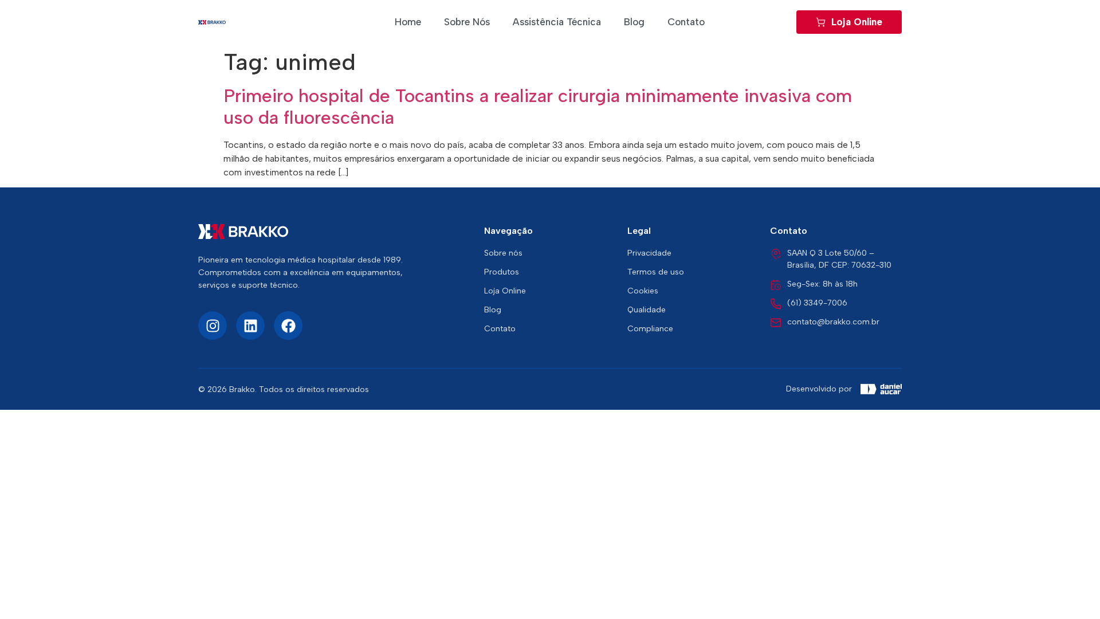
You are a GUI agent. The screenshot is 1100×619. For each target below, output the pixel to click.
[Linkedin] (250, 325)
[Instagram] (212, 325)
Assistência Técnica (557, 22)
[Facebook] (288, 325)
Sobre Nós (467, 22)
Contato (686, 22)
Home (408, 22)
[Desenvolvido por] (881, 389)
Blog (634, 22)
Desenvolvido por (819, 389)
